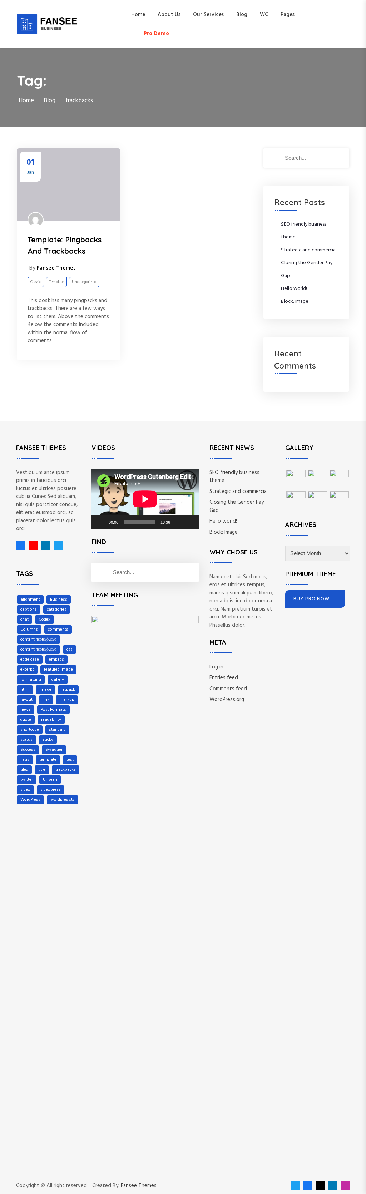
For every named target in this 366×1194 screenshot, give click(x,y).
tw (56, 545)
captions (28, 609)
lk (44, 545)
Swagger (54, 749)
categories (56, 609)
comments (58, 629)
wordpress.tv (62, 799)
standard (57, 729)
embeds (56, 659)
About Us (169, 14)
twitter (26, 779)
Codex (44, 619)
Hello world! (294, 289)
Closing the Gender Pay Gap (236, 506)
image (45, 689)
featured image (58, 669)
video (25, 789)
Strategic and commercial (309, 250)
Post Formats (53, 709)
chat (24, 619)
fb (20, 545)
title (41, 769)
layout (26, 699)
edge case (29, 659)
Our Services (208, 14)
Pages (288, 14)
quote (25, 719)
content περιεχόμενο (38, 639)
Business (58, 599)
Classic (35, 282)
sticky (48, 739)
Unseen (50, 779)
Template (56, 282)
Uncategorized (84, 282)
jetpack (68, 689)
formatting (30, 679)
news (25, 709)
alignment (30, 599)
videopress (50, 789)
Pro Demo (156, 33)
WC (264, 14)
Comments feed (228, 689)
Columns (29, 629)
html (24, 689)
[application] (145, 499)
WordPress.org (226, 699)
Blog (241, 14)
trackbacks (65, 769)
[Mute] (178, 522)
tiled (24, 769)
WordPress (30, 799)
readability (51, 719)
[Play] (100, 522)
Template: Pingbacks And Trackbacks (65, 245)
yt (31, 545)
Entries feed (223, 678)
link (46, 699)
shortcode (29, 729)
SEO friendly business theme (234, 476)
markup (66, 699)
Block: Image (294, 301)
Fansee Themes (139, 1186)
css (69, 649)
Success (27, 749)
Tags (24, 759)
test (70, 759)
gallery (57, 679)
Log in (216, 667)
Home (138, 14)
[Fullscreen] (189, 522)
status (26, 739)
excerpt (27, 669)
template (47, 759)
